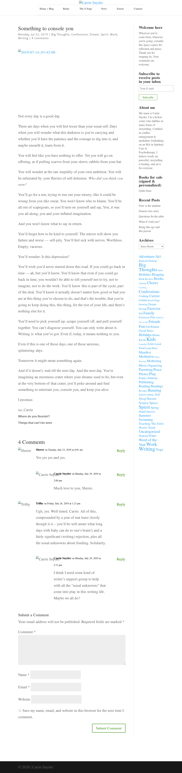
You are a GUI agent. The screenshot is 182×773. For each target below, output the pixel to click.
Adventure (146, 256)
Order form (145, 190)
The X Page (85, 8)
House (156, 335)
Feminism (144, 317)
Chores (152, 282)
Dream (94, 34)
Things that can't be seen (35, 422)
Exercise (153, 308)
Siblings (150, 394)
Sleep (142, 398)
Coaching (143, 287)
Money (157, 357)
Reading (144, 386)
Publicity (153, 378)
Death (151, 300)
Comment (27, 631)
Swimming (146, 419)
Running (154, 390)
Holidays (145, 334)
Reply (121, 450)
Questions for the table (151, 216)
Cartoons (142, 283)
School (142, 394)
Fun (142, 326)
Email (24, 686)
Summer (145, 415)
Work (113, 34)
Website (24, 699)
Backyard (143, 260)
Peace (157, 369)
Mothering (154, 360)
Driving (143, 308)
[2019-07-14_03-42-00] (71, 81)
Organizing (155, 365)
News (104, 8)
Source (144, 402)
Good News (146, 330)
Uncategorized (149, 431)
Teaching (145, 423)
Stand (142, 411)
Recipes (143, 390)
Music (143, 365)
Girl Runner (152, 326)
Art (158, 256)
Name (24, 674)
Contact (138, 8)
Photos (143, 373)
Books (159, 278)
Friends (154, 321)
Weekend (143, 435)
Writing (23, 38)
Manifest (145, 352)
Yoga (159, 449)
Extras (120, 8)
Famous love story (149, 211)
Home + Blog (47, 8)
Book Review (146, 279)
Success (150, 411)
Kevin (142, 340)
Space (153, 402)
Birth (160, 270)
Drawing (143, 304)
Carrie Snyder (62, 473)
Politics (143, 378)
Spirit (104, 34)
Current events (149, 298)
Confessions (79, 34)
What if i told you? (149, 221)
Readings (157, 386)
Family (148, 312)
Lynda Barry (151, 348)
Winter (152, 436)
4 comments (40, 38)
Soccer (151, 398)
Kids (151, 339)
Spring (155, 407)
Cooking (144, 296)
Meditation (146, 356)
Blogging (158, 274)
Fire (153, 317)
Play (152, 373)
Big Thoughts (60, 34)
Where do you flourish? (34, 416)
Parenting (146, 369)
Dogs (157, 300)
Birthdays (145, 274)
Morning (142, 361)
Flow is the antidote (150, 205)
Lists (151, 343)
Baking (153, 260)
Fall (141, 313)
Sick (157, 394)
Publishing (146, 381)
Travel (151, 427)
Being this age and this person (149, 229)
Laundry (143, 344)
